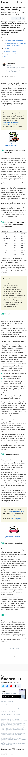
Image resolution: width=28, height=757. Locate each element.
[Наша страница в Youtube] (11, 686)
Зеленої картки (16, 519)
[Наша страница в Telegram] (3, 686)
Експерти (4, 708)
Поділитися (15, 648)
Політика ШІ (19, 704)
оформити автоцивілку (16, 511)
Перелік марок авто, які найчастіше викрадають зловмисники (15, 44)
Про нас (3, 701)
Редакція (10, 701)
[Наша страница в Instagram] (19, 686)
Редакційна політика (7, 704)
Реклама (11, 708)
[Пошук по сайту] (21, 2)
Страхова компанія (10, 51)
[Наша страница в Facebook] (7, 686)
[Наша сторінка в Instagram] (19, 18)
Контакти (17, 714)
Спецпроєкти (20, 708)
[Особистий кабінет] (17, 2)
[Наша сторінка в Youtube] (23, 18)
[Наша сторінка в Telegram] (16, 18)
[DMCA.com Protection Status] (4, 750)
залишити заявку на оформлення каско (10, 516)
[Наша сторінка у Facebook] (13, 18)
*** (5, 57)
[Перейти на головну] (6, 2)
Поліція (6, 48)
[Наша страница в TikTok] (15, 686)
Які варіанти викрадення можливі (14, 40)
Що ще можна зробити (11, 54)
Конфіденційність (6, 714)
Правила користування (8, 711)
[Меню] (25, 2)
